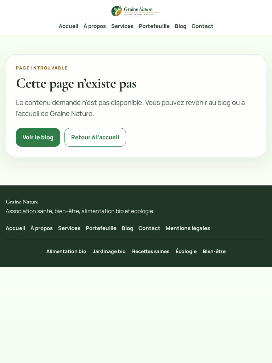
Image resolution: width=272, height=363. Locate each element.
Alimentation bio (66, 251)
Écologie (186, 251)
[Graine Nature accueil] (136, 11)
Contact (203, 26)
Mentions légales (188, 228)
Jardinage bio (109, 251)
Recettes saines (150, 251)
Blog (180, 26)
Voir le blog (38, 137)
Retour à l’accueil (95, 137)
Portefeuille (154, 26)
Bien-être (214, 251)
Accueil (68, 26)
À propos (95, 26)
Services (122, 26)
